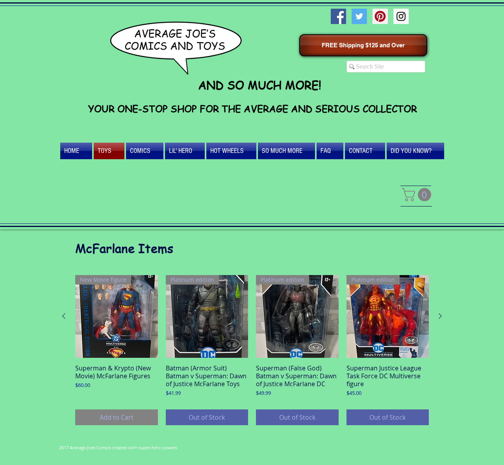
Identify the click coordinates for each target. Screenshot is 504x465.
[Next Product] (440, 316)
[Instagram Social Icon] (401, 16)
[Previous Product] (64, 316)
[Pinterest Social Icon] (380, 16)
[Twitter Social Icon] (359, 16)
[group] (252, 350)
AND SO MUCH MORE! (259, 85)
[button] (418, 194)
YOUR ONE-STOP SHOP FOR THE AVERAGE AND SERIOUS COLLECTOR (252, 108)
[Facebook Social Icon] (338, 16)
